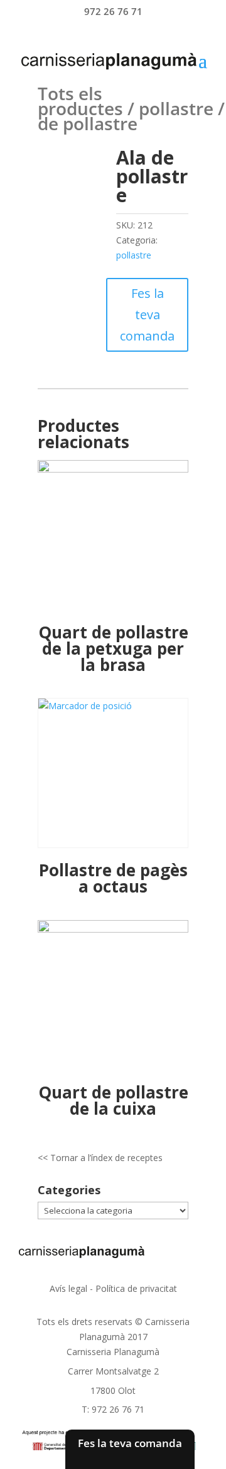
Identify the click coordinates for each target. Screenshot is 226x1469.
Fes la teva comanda (147, 314)
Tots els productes (80, 100)
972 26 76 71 (113, 11)
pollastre (176, 108)
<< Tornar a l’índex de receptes (100, 1158)
